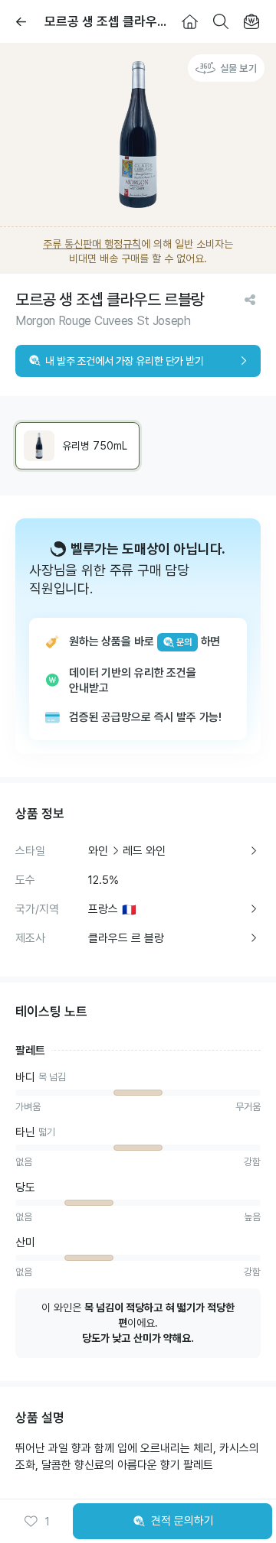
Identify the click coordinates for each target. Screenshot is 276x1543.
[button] (37, 1521)
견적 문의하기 (182, 1521)
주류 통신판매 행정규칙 (92, 244)
